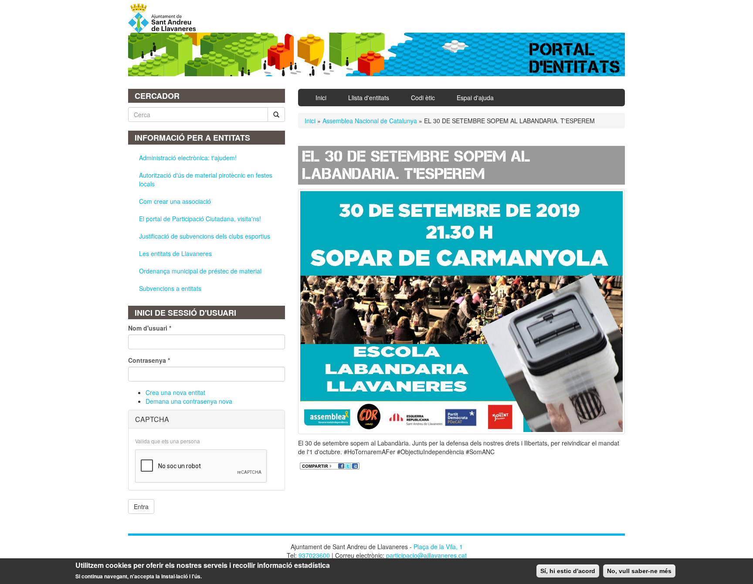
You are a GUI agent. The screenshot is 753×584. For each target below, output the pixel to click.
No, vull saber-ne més (639, 570)
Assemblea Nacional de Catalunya (369, 120)
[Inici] (165, 18)
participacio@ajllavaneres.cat (426, 555)
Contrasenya (149, 360)
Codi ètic (423, 97)
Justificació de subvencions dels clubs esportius (204, 236)
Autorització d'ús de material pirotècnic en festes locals (205, 179)
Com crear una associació (175, 201)
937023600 (314, 555)
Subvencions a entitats (170, 288)
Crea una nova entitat (175, 392)
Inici (320, 97)
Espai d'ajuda (475, 97)
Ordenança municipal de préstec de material (200, 271)
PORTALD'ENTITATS (575, 58)
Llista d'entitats (368, 97)
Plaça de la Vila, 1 (438, 546)
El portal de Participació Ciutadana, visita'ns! (200, 218)
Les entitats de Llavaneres (175, 253)
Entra (141, 506)
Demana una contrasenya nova (189, 401)
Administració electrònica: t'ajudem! (188, 157)
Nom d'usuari (149, 328)
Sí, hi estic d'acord (567, 570)
